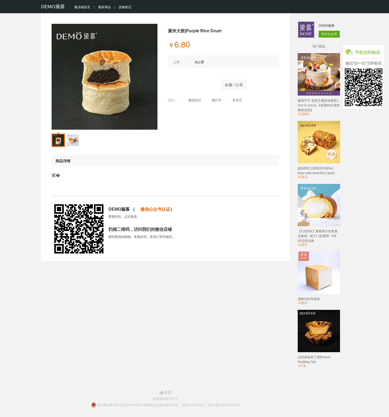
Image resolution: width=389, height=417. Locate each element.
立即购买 (192, 83)
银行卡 (216, 100)
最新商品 (104, 7)
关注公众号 (329, 34)
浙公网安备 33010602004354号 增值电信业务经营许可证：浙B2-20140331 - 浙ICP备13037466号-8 (168, 405)
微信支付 (194, 100)
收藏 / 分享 (234, 85)
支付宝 (237, 100)
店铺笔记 (125, 7)
